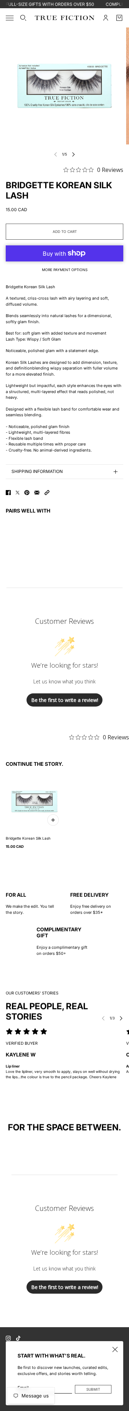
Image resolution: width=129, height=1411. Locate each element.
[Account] (106, 18)
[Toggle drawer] (10, 18)
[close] (115, 1349)
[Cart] (119, 18)
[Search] (23, 18)
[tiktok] (18, 1338)
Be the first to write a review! (64, 700)
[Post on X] (17, 492)
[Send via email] (37, 492)
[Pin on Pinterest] (27, 492)
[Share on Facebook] (8, 492)
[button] (47, 492)
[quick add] (53, 820)
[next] (73, 154)
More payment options (64, 270)
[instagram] (8, 1338)
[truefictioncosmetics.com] (64, 18)
